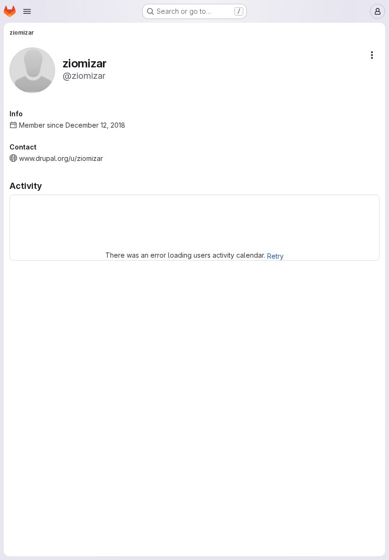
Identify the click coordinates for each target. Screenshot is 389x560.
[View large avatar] (32, 69)
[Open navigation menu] (27, 11)
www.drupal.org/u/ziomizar (61, 158)
